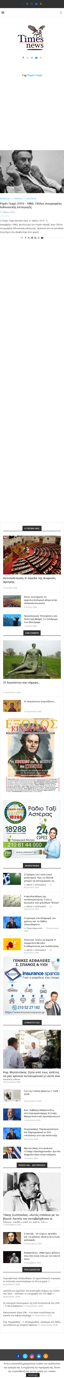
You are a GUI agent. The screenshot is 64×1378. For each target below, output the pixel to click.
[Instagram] (32, 3)
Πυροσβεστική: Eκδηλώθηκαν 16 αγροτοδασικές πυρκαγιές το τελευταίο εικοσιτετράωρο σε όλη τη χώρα (31, 1280)
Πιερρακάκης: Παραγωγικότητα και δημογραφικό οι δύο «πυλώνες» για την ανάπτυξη (41, 1132)
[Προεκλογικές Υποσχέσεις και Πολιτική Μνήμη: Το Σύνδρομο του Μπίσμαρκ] (12, 620)
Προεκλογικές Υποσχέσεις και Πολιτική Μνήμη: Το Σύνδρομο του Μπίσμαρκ (41, 619)
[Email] (36, 3)
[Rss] (41, 3)
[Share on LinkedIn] (35, 237)
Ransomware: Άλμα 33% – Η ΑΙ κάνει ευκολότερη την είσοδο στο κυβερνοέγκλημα (29, 1314)
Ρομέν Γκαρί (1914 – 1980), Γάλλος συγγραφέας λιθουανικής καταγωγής (31, 205)
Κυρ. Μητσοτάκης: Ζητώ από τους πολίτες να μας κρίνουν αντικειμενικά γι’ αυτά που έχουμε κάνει (31, 1075)
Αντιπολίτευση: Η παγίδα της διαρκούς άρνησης (29, 580)
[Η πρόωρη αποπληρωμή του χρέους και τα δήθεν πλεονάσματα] (12, 923)
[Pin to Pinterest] (32, 237)
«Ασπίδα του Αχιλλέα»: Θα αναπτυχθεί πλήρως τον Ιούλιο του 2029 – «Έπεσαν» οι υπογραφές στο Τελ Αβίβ (31, 1292)
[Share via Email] (42, 237)
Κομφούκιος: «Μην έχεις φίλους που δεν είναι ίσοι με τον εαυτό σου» (42, 1255)
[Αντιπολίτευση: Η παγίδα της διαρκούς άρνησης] (32, 555)
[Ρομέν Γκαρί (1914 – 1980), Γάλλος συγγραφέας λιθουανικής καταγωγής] (32, 171)
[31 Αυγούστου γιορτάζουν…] (12, 706)
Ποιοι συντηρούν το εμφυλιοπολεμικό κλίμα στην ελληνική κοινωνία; (40, 600)
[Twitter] (27, 3)
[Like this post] (22, 237)
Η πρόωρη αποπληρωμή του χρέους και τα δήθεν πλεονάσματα (40, 921)
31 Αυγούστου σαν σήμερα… (21, 682)
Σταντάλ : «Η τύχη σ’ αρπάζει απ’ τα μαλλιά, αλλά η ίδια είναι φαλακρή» (42, 1236)
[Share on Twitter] (29, 237)
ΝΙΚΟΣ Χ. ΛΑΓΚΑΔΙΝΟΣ (36, 884)
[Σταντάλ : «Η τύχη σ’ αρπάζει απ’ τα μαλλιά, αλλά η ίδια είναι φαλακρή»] (12, 1238)
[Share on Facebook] (25, 237)
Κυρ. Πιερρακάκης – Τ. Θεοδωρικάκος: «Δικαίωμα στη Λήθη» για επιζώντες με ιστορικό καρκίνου (32, 1323)
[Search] (61, 12)
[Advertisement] (32, 113)
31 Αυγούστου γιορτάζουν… (40, 701)
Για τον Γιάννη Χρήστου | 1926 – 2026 (42, 1092)
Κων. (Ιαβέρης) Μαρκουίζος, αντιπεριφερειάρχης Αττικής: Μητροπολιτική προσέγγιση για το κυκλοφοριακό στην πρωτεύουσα (42, 1116)
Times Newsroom (34, 928)
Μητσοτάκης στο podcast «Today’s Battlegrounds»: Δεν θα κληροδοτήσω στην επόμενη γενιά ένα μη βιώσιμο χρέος (42, 1153)
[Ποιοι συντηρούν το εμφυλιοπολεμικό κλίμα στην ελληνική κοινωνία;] (12, 601)
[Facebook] (23, 3)
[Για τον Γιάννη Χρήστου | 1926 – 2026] (12, 1095)
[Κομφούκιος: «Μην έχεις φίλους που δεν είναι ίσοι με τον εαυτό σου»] (12, 1257)
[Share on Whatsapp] (39, 237)
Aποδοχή (32, 1375)
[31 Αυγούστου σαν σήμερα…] (32, 659)
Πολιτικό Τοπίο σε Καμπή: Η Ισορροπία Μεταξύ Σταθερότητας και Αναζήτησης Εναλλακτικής (41, 944)
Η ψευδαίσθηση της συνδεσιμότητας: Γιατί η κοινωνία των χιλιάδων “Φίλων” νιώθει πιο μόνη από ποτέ (41, 901)
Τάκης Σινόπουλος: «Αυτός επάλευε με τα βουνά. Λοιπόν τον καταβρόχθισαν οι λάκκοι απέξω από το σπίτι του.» (31, 1218)
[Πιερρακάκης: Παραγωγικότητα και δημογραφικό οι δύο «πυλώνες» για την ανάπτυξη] (12, 1133)
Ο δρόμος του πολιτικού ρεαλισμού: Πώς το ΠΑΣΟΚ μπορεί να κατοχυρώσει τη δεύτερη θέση (39, 879)
